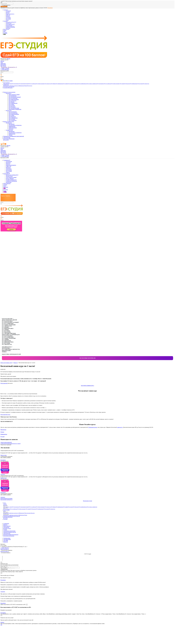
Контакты (8, 11)
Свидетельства (6, 533)
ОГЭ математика (100, 83)
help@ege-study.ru (5, 549)
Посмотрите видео (92, 427)
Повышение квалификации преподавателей (13, 136)
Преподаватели (6, 29)
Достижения (8, 10)
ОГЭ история (140, 83)
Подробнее (50, 7)
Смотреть (3, 474)
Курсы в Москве (9, 25)
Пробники (5, 33)
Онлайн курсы (9, 130)
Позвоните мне (4, 569)
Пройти (2, 622)
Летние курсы (8, 23)
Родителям (5, 519)
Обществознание (13, 127)
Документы (8, 16)
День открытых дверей (7, 83)
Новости (7, 12)
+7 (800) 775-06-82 (5, 68)
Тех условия (9, 171)
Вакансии (8, 15)
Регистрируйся (4, 383)
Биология (11, 128)
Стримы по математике (10, 27)
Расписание (5, 21)
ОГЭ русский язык (107, 83)
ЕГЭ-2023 (5, 189)
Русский (2, 436)
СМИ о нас (8, 14)
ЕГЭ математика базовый (24, 83)
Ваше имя (3, 566)
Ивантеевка (3, 64)
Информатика (21, 85)
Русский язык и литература (13, 85)
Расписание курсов (87, 500)
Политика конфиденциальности (10, 534)
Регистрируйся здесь (5, 414)
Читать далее (4, 455)
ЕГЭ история (70, 83)
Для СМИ (5, 540)
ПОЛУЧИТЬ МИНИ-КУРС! (87, 385)
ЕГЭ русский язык (32, 83)
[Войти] (1, 78)
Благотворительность (10, 13)
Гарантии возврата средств (9, 532)
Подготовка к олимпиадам (92, 83)
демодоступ (120, 427)
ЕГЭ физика (53, 83)
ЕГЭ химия (65, 83)
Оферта (7, 20)
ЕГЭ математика (15, 83)
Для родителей (6, 137)
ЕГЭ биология (75, 83)
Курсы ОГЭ (8, 110)
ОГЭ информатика (133, 83)
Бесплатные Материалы (7, 87)
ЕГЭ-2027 (5, 32)
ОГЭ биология (127, 83)
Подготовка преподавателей (8, 86)
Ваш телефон (4, 567)
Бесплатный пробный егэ (6, 499)
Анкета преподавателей (6, 442)
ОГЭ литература (146, 83)
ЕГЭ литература (48, 83)
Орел (2, 62)
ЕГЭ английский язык (83, 83)
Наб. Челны (3, 66)
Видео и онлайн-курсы (8, 121)
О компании (5, 9)
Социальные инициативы (9, 530)
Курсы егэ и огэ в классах (9, 92)
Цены (4, 31)
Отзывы (4, 30)
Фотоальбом (9, 170)
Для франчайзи (6, 538)
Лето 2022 (5, 187)
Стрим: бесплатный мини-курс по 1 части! (11, 443)
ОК (1, 624)
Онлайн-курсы (6, 84)
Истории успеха (7, 528)
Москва (8, 58)
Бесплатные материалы (87, 358)
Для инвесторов (7, 539)
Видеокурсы (29, 85)
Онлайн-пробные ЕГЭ (10, 26)
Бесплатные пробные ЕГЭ (11, 22)
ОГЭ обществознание (115, 83)
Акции (4, 34)
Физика (25, 85)
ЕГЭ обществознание (40, 83)
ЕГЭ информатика (59, 83)
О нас (4, 190)
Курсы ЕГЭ (8, 93)
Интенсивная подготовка (6, 498)
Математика (5, 85)
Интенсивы (8, 28)
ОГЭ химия (122, 83)
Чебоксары (3, 63)
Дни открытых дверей (10, 24)
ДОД (4, 188)
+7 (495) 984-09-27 (5, 69)
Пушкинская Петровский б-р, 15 (9, 67)
